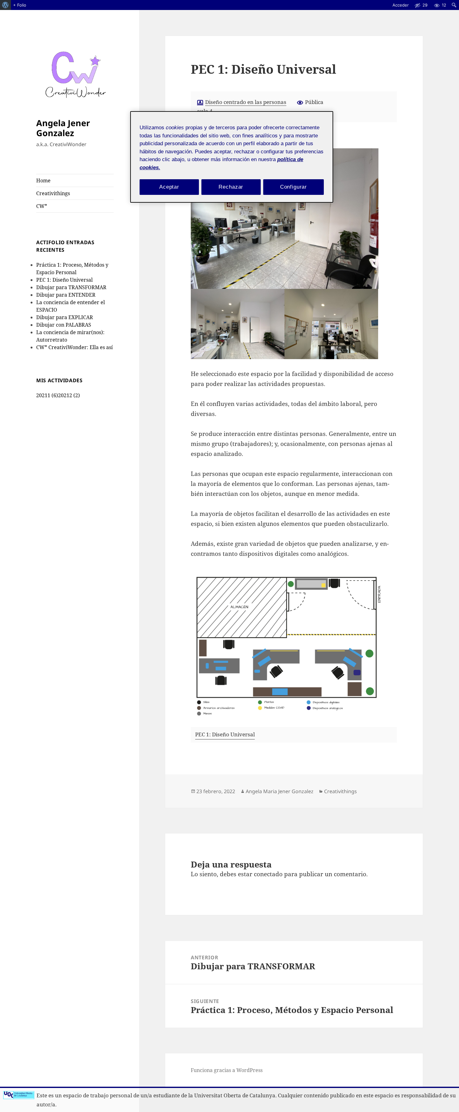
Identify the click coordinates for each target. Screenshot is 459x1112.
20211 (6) (47, 395)
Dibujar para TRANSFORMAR (71, 287)
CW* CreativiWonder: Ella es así (74, 347)
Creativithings (53, 193)
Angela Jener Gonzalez (63, 128)
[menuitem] (5, 5)
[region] (231, 157)
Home (43, 180)
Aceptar (169, 187)
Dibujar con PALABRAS (63, 324)
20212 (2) (69, 395)
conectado (268, 874)
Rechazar (231, 187)
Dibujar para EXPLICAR (64, 317)
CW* (41, 206)
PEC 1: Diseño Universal (64, 279)
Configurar (293, 187)
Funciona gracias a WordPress (227, 1070)
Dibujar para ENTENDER (66, 294)
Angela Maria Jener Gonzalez (279, 791)
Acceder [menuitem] (400, 4)
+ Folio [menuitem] (19, 4)
